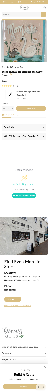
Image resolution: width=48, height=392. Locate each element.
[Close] (45, 367)
